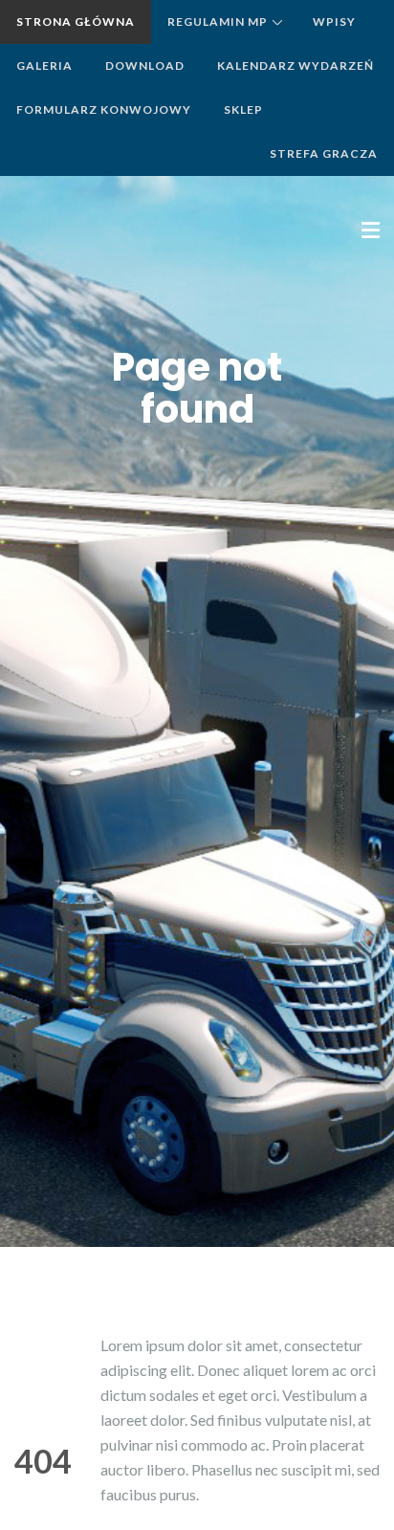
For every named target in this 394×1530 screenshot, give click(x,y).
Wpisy (334, 21)
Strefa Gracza (324, 153)
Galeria (44, 65)
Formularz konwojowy (103, 109)
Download (145, 65)
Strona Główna (75, 21)
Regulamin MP (217, 21)
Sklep (243, 109)
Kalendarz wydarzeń (295, 65)
